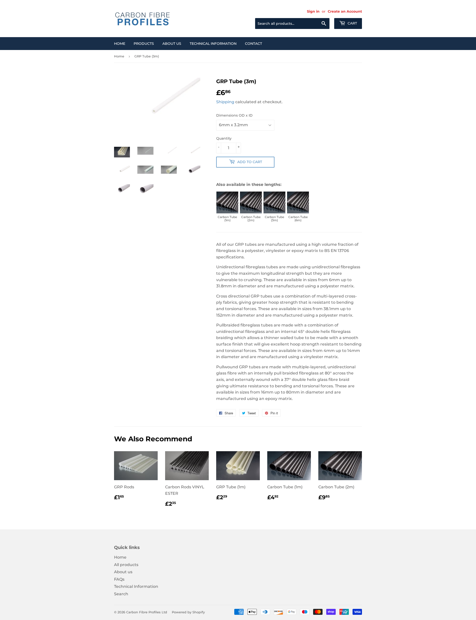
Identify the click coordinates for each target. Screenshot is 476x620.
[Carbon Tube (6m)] (298, 202)
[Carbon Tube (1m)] (227, 202)
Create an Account (345, 11)
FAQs (119, 579)
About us (171, 43)
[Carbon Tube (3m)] (274, 202)
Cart (352, 23)
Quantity (224, 138)
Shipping (225, 101)
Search (121, 594)
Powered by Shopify (188, 612)
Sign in (313, 11)
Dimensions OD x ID (234, 115)
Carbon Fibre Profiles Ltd (146, 612)
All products (126, 564)
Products (144, 43)
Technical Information (213, 43)
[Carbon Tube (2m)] (251, 202)
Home (119, 43)
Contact (253, 43)
